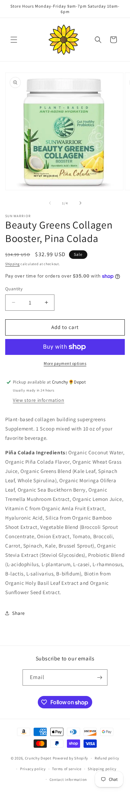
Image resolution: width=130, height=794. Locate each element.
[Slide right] (80, 203)
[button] (13, 39)
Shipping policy (102, 768)
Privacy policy (33, 768)
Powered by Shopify (70, 758)
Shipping (12, 264)
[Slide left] (50, 203)
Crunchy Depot (38, 758)
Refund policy (107, 758)
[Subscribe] (99, 677)
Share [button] (18, 613)
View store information (38, 400)
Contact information (68, 779)
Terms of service (66, 768)
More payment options (65, 363)
